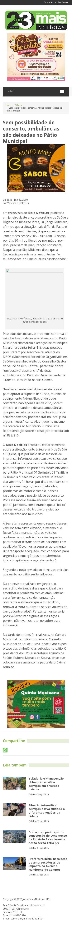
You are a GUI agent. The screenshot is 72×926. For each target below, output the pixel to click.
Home (8, 105)
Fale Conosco (63, 2)
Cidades (18, 105)
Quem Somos (50, 2)
